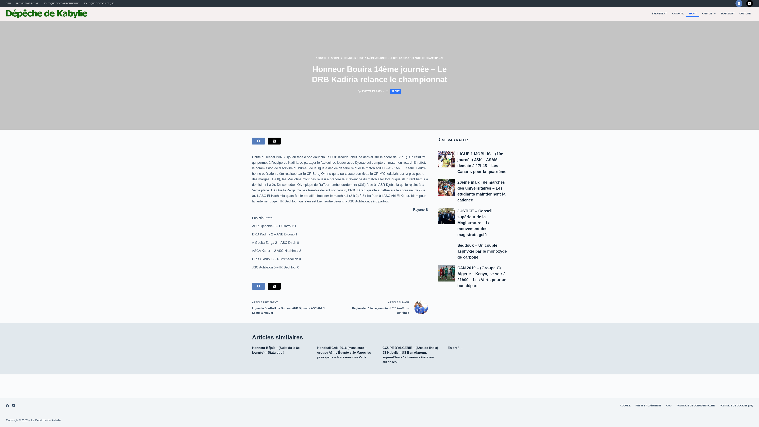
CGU (8, 3)
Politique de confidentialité (61, 3)
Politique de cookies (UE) (99, 3)
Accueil (625, 405)
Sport (693, 13)
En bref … (455, 348)
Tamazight (727, 13)
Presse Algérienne (27, 3)
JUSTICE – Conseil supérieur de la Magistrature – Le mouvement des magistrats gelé (475, 223)
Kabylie (707, 13)
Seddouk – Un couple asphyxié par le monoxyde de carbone (482, 251)
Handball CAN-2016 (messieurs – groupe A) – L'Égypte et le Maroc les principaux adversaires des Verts (344, 352)
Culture (745, 13)
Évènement (659, 13)
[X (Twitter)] (749, 3)
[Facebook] (738, 3)
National (678, 13)
